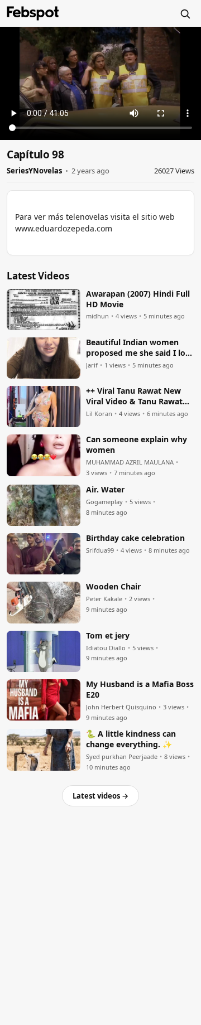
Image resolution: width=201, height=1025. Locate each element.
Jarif (92, 365)
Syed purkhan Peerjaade (121, 757)
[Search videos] (184, 13)
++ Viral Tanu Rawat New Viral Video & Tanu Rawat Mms (134, 396)
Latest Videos (38, 275)
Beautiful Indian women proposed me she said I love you (140, 348)
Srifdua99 (100, 550)
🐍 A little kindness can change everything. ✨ (131, 739)
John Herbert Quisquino (121, 707)
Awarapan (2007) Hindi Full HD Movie (138, 299)
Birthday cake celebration (135, 538)
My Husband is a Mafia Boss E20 (140, 689)
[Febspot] (33, 13)
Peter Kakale (104, 599)
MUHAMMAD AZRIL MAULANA (130, 462)
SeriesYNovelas (34, 171)
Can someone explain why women (136, 444)
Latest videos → (100, 796)
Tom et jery (108, 636)
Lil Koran (99, 414)
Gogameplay (104, 502)
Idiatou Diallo (106, 648)
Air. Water (105, 490)
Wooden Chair (113, 587)
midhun (97, 316)
